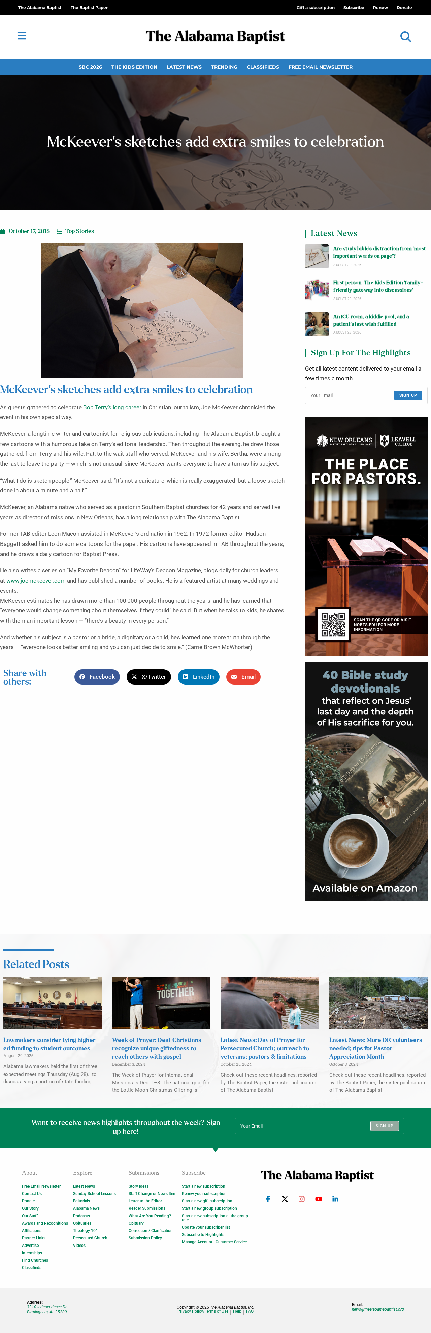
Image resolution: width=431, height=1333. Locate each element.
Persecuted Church (90, 1238)
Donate (28, 1201)
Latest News (184, 67)
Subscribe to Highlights (203, 1234)
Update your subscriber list (206, 1227)
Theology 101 (85, 1230)
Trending (224, 67)
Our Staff (30, 1216)
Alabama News (86, 1208)
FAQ (250, 1311)
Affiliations (31, 1230)
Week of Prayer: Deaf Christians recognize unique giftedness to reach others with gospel (156, 1048)
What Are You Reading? (150, 1216)
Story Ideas (138, 1186)
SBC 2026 (90, 67)
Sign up (408, 395)
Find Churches (35, 1260)
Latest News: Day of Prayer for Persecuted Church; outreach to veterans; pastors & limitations (265, 1048)
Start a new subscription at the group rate (215, 1218)
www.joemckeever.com (36, 580)
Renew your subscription (204, 1193)
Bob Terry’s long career (112, 407)
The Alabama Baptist (39, 7)
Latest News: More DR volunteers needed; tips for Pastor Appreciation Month (375, 1048)
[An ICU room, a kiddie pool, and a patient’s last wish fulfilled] (317, 324)
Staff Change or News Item (152, 1193)
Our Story (30, 1208)
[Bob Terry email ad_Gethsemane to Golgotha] (366, 781)
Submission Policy (145, 1238)
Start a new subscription (203, 1186)
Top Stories (79, 231)
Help (237, 1311)
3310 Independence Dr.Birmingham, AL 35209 (47, 1309)
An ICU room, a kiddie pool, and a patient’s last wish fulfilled (371, 320)
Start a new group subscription (209, 1208)
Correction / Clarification (151, 1230)
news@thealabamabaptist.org (378, 1309)
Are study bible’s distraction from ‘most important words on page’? (379, 252)
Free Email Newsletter (321, 67)
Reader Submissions (147, 1208)
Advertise (30, 1245)
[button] (405, 37)
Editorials (81, 1201)
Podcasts (81, 1216)
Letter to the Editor (145, 1201)
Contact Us (32, 1193)
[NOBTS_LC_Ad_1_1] (366, 536)
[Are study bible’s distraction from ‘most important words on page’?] (317, 256)
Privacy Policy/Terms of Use (202, 1311)
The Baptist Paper (89, 7)
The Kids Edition (134, 67)
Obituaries (82, 1223)
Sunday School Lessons (94, 1193)
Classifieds (263, 67)
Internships (32, 1253)
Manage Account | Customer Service (214, 1242)
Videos (79, 1245)
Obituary (136, 1223)
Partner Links (33, 1238)
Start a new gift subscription (207, 1201)
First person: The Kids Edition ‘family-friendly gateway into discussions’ (378, 286)
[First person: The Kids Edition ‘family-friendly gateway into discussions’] (317, 290)
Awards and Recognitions (45, 1223)
